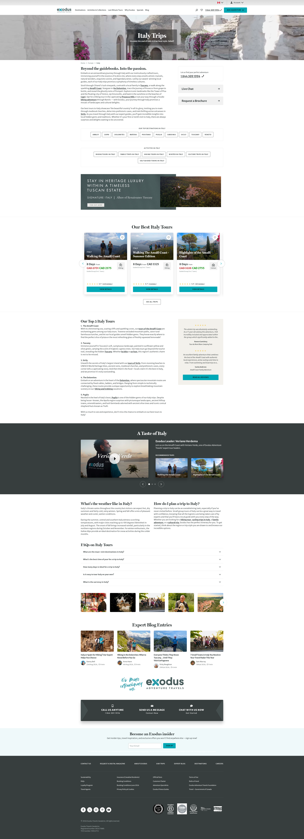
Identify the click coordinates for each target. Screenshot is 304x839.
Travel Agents (85, 789)
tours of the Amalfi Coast (150, 329)
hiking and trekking (104, 389)
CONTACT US (86, 764)
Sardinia (171, 135)
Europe (90, 63)
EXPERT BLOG (179, 764)
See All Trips (152, 302)
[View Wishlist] (202, 10)
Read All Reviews (201, 377)
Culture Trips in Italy (198, 154)
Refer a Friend (194, 781)
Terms (209, 751)
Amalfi (96, 135)
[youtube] (108, 809)
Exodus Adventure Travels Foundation (202, 785)
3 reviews (152, 284)
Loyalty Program (87, 785)
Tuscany (144, 85)
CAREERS (219, 764)
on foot (134, 351)
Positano (146, 135)
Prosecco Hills (128, 97)
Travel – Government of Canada (200, 789)
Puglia (159, 135)
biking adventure (89, 99)
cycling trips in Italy (201, 519)
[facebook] (83, 809)
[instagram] (96, 809)
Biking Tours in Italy (105, 154)
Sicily (83, 114)
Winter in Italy (176, 154)
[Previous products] (82, 263)
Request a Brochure (194, 101)
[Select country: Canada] (220, 2)
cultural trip (173, 522)
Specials (140, 10)
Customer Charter (159, 781)
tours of (131, 363)
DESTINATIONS (201, 764)
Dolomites (121, 88)
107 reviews (199, 284)
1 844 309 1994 (212, 10)
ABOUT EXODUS (140, 764)
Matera (133, 135)
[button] (152, 552)
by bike (124, 351)
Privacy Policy (201, 751)
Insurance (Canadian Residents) (128, 777)
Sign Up (169, 746)
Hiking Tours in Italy (154, 154)
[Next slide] (161, 484)
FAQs (82, 781)
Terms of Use (193, 777)
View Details (106, 289)
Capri (83, 97)
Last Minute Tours (115, 10)
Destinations (80, 10)
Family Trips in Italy (129, 154)
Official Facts (157, 777)
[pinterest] (102, 809)
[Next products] (221, 263)
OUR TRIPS (160, 764)
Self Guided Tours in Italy (152, 161)
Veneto (208, 135)
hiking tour (186, 519)
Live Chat (188, 89)
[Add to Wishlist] (122, 237)
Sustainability (86, 777)
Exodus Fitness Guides (161, 789)
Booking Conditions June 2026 (128, 785)
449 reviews (107, 284)
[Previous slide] (143, 484)
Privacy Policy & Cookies (125, 789)
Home (83, 63)
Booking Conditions (124, 781)
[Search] (196, 10)
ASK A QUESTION (234, 10)
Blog (147, 10)
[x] (89, 809)
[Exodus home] (64, 10)
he (115, 88)
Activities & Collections (96, 10)
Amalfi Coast (96, 88)
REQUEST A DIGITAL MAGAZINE (112, 764)
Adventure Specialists (160, 785)
